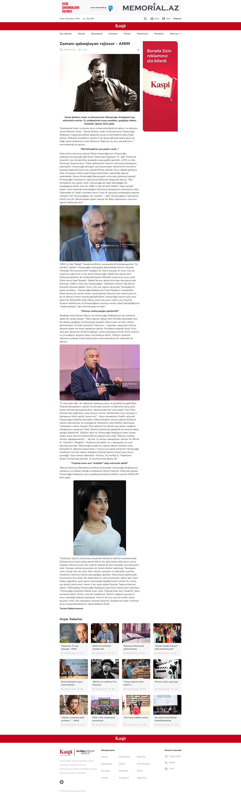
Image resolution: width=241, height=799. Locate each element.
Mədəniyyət (142, 33)
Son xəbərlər (66, 33)
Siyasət (81, 33)
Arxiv (157, 18)
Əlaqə (172, 762)
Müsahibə (159, 33)
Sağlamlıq (141, 777)
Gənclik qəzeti (143, 763)
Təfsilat (127, 33)
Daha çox (174, 33)
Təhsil (139, 770)
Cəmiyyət (113, 33)
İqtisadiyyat (96, 33)
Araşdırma (124, 777)
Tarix (168, 18)
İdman (122, 763)
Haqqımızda (174, 756)
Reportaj (141, 756)
